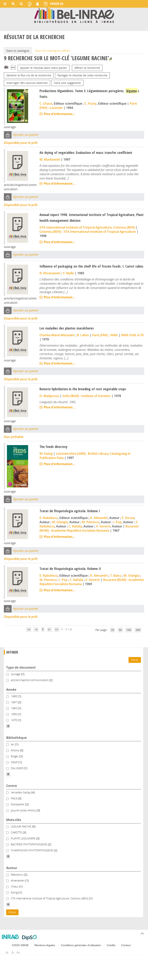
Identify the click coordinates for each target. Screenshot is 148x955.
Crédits (111, 945)
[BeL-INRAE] (74, 15)
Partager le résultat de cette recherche (82, 75)
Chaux (15, 886)
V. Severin (103, 526)
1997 (14, 702)
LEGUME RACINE (21, 826)
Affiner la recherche (87, 68)
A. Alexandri (99, 518)
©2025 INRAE (20, 945)
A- (7, 952)
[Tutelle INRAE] (10, 937)
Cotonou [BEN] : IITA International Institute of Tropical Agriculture (88, 231)
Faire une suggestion (67, 83)
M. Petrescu (90, 522)
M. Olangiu (60, 522)
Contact (126, 945)
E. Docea (128, 518)
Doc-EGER (17, 768)
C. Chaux (46, 103)
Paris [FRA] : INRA (105, 335)
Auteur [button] (11, 868)
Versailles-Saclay (21, 792)
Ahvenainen (18, 880)
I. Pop (117, 522)
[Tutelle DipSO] (29, 937)
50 (120, 630)
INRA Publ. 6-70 (132, 335)
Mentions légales (44, 945)
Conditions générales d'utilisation (81, 945)
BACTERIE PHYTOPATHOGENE (29, 844)
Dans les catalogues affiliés (52, 51)
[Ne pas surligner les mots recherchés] (110, 58)
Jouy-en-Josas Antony (24, 810)
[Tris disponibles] (13, 68)
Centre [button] (11, 785)
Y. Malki (68, 273)
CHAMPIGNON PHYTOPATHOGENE (32, 850)
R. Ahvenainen (50, 273)
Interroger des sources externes (27, 83)
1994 (14, 708)
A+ (18, 952)
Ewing (14, 892)
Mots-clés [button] (13, 819)
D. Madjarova (49, 396)
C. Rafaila (75, 526)
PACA (14, 798)
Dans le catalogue (17, 51)
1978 (14, 720)
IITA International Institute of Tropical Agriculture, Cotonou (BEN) (87, 227)
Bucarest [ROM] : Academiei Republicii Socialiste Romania (89, 528)
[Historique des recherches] (30, 4)
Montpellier (18, 804)
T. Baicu (115, 575)
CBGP (14, 762)
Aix (13, 744)
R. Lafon (83, 335)
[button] (8, 135)
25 (112, 630)
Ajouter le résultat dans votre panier (43, 68)
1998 (14, 696)
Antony (15, 750)
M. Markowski (50, 159)
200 (138, 630)
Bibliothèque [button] (16, 737)
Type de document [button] (21, 667)
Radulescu (17, 874)
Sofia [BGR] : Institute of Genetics (86, 396)
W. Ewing (46, 453)
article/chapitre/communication (30, 680)
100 (128, 630)
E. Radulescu (49, 518)
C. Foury (90, 103)
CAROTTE (17, 832)
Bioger (15, 756)
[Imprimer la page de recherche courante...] (6, 66)
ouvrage (16, 674)
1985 (14, 714)
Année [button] (11, 689)
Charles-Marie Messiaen (57, 335)
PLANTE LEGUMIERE (23, 838)
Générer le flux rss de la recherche (28, 75)
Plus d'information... (60, 114)
